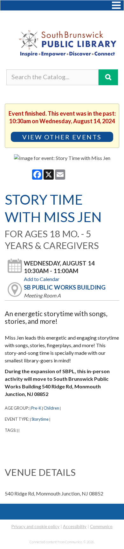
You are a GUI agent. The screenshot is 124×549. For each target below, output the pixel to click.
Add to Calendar (41, 279)
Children (51, 408)
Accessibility (74, 526)
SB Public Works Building (65, 287)
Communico (101, 526)
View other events (62, 137)
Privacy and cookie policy (35, 526)
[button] (116, 5)
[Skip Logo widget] (62, 45)
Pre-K (36, 408)
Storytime (40, 419)
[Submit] (108, 77)
